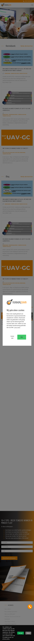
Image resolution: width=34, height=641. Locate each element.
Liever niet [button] (12, 337)
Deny (28, 633)
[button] (30, 606)
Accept (20, 633)
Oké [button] (22, 337)
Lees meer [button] (17, 327)
